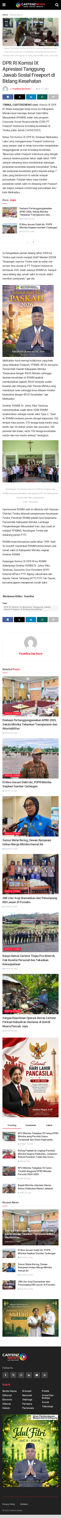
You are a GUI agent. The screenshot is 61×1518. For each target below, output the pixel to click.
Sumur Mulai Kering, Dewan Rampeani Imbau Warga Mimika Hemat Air (26, 842)
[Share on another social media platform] (53, 96)
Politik (45, 1391)
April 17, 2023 (42, 89)
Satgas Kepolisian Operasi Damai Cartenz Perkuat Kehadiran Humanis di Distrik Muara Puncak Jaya (29, 1022)
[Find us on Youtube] (37, 1375)
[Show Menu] (4, 5)
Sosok (45, 1402)
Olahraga (27, 1399)
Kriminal (26, 1391)
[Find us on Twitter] (13, 1375)
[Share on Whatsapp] (42, 96)
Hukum (6, 1408)
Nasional (27, 1395)
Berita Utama (16, 15)
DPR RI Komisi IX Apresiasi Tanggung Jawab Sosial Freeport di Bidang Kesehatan (27, 608)
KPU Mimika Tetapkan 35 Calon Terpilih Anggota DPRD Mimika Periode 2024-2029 (35, 1171)
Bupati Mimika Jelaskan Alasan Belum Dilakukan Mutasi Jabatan (35, 1187)
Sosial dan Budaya (48, 1396)
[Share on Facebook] (7, 96)
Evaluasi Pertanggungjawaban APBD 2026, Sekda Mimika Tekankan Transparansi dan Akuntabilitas (36, 212)
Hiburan (6, 1404)
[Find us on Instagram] (21, 1375)
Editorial (7, 1395)
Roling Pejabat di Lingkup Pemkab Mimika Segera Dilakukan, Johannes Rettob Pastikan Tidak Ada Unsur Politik (37, 1154)
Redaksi (24, 1504)
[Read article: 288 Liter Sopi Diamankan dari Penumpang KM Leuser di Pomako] (30, 874)
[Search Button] (57, 5)
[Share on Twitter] (19, 96)
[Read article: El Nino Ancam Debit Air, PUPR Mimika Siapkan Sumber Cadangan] (9, 228)
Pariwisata (28, 1408)
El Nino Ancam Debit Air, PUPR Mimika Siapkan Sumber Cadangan (38, 226)
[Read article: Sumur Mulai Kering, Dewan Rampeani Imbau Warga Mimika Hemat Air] (30, 816)
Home (5, 15)
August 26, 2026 (27, 219)
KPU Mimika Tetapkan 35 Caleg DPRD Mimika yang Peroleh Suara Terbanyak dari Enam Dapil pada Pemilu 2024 (38, 1136)
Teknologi (47, 1406)
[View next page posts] (33, 242)
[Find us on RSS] (44, 1375)
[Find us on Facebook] (5, 1375)
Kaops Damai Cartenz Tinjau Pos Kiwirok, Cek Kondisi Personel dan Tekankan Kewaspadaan (28, 960)
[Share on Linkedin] (31, 96)
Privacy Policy (8, 1504)
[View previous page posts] (27, 242)
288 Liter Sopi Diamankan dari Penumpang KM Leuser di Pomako (29, 900)
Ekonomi (7, 1399)
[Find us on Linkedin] (29, 1375)
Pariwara (27, 1404)
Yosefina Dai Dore (21, 89)
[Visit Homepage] (30, 5)
